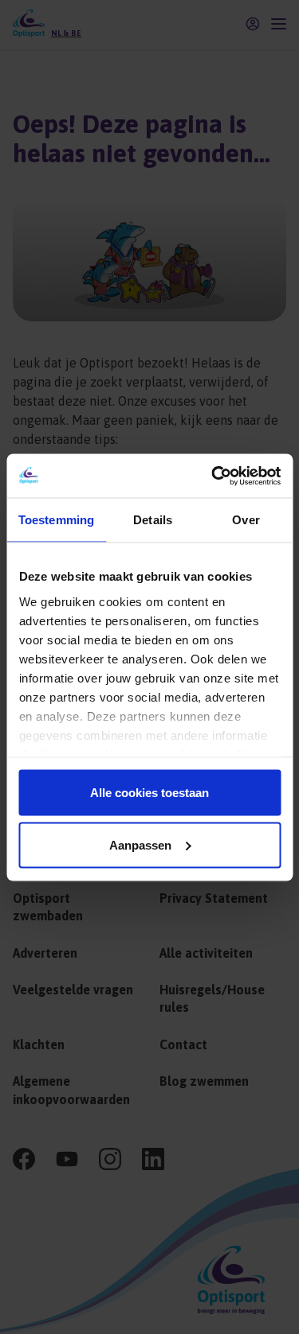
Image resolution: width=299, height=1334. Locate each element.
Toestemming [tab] (56, 520)
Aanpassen (140, 844)
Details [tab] (152, 520)
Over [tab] (245, 520)
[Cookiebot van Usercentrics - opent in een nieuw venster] (213, 475)
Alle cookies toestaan (149, 792)
